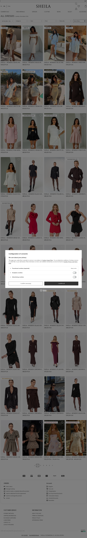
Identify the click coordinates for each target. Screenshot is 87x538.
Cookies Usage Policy (47, 260)
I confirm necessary (25, 283)
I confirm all (61, 283)
